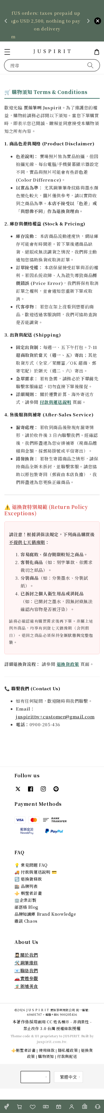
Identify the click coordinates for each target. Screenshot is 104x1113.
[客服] (97, 1106)
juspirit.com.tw (51, 1041)
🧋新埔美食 (26, 986)
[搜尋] (90, 65)
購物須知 (46, 1056)
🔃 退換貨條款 (28, 879)
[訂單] (84, 1106)
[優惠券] (45, 1106)
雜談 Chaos (26, 921)
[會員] (71, 1106)
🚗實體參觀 (26, 978)
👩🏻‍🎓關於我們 (26, 955)
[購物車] (19, 1106)
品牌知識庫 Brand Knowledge (45, 914)
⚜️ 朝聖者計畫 (28, 893)
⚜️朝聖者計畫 (23, 1050)
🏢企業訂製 (25, 900)
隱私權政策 (68, 1050)
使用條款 (47, 1050)
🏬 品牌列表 (26, 886)
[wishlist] (32, 1106)
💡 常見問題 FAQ (31, 865)
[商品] (6, 1106)
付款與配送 (67, 1056)
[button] (7, 52)
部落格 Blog (26, 907)
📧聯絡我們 (26, 970)
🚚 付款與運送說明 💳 (35, 872)
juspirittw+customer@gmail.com (55, 716)
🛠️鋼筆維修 (26, 963)
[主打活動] (58, 1106)
